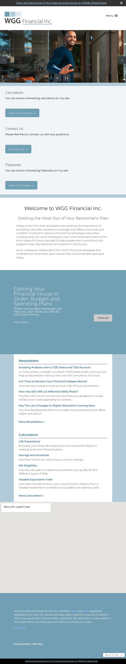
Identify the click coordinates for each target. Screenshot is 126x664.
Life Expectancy (29, 441)
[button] (111, 16)
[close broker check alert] (121, 3)
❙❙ (67, 77)
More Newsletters (32, 421)
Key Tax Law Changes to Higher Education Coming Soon (57, 405)
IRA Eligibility (28, 465)
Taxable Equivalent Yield (35, 479)
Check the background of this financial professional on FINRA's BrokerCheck (61, 3)
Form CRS (20, 627)
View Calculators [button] (21, 113)
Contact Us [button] (17, 149)
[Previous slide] (3, 60)
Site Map (37, 643)
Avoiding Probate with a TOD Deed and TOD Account (55, 367)
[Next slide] (122, 60)
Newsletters (28, 361)
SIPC (85, 611)
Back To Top (112, 655)
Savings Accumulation (34, 455)
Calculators (28, 435)
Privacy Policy (22, 643)
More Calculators (31, 495)
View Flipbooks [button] (20, 185)
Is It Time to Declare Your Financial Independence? (53, 381)
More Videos (22, 322)
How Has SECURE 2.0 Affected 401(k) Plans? (48, 391)
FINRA (73, 611)
